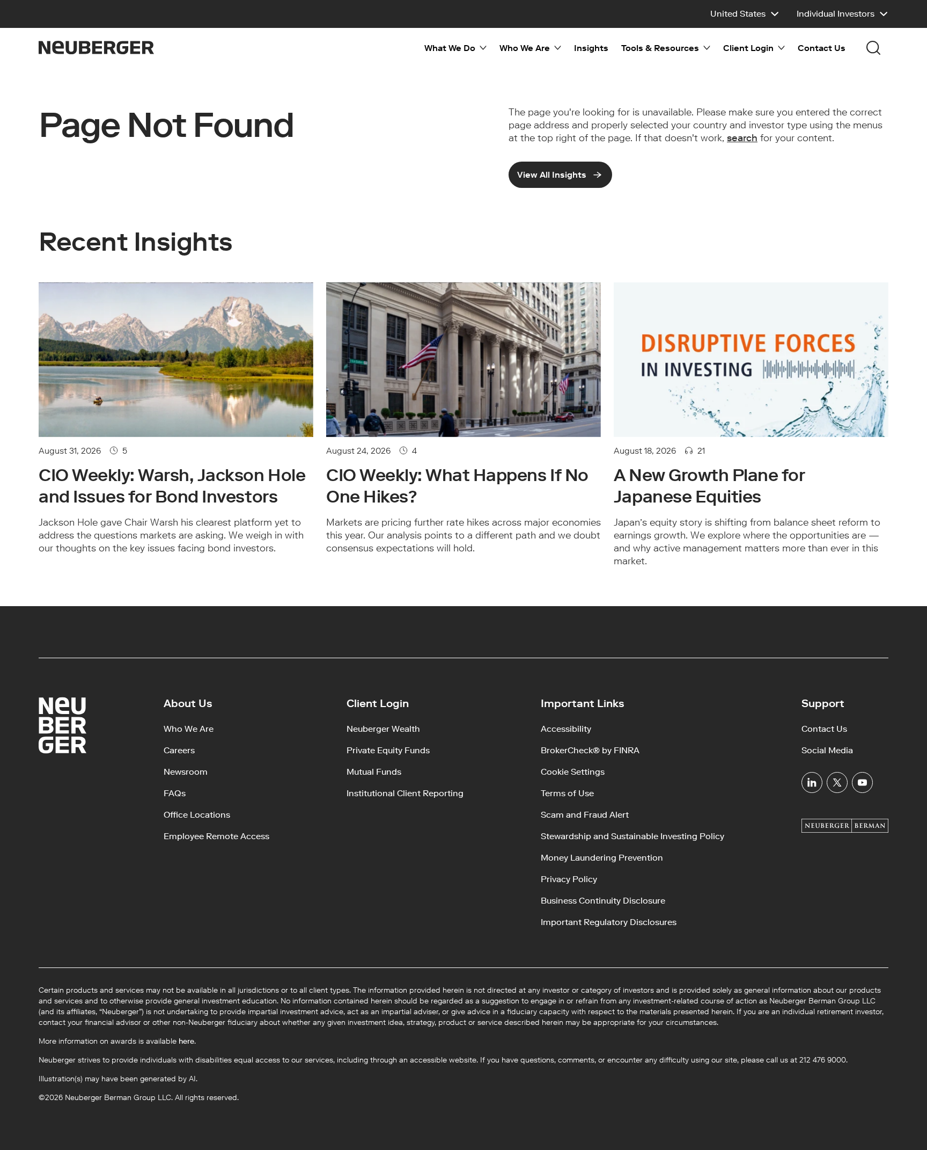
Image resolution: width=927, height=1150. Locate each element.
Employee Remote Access (216, 836)
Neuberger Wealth (383, 729)
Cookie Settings (573, 772)
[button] (745, 14)
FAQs (175, 793)
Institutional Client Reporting (405, 793)
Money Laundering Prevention (602, 858)
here (186, 1041)
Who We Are (189, 729)
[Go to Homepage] (96, 47)
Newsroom (186, 772)
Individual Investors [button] (835, 14)
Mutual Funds (374, 772)
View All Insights (551, 175)
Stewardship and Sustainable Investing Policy (632, 836)
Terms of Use (567, 793)
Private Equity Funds (388, 750)
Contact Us (821, 48)
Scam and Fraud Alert (585, 815)
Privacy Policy (569, 879)
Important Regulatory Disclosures (608, 922)
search (742, 138)
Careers (179, 750)
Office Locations (197, 815)
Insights (591, 48)
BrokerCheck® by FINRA (590, 750)
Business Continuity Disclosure (603, 901)
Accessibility (566, 729)
